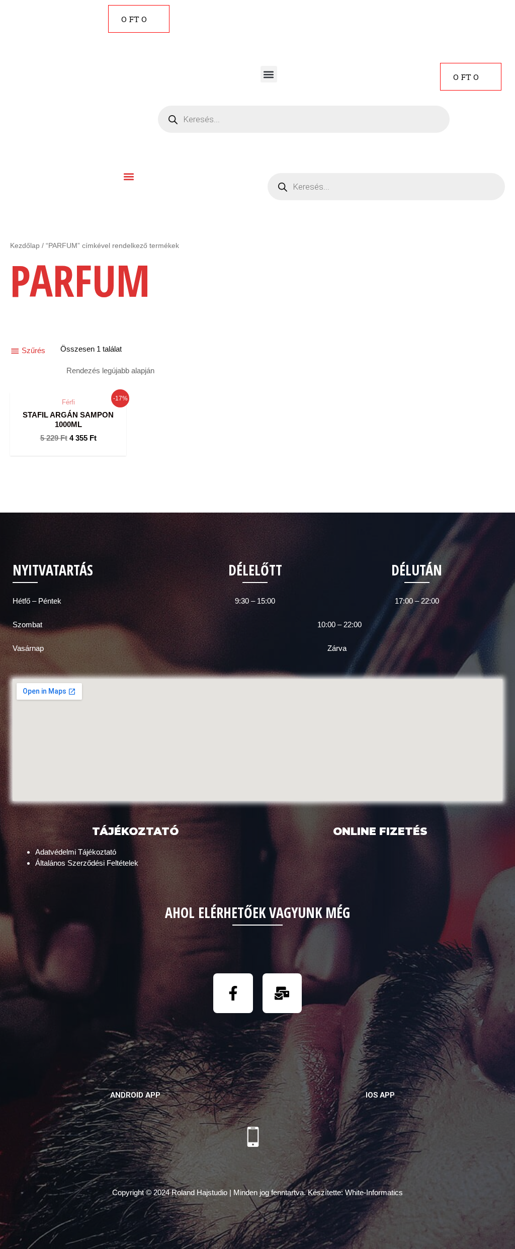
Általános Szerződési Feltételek (86, 863)
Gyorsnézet (68, 382)
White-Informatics (374, 1192)
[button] (269, 74)
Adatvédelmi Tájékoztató (75, 852)
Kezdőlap (25, 245)
